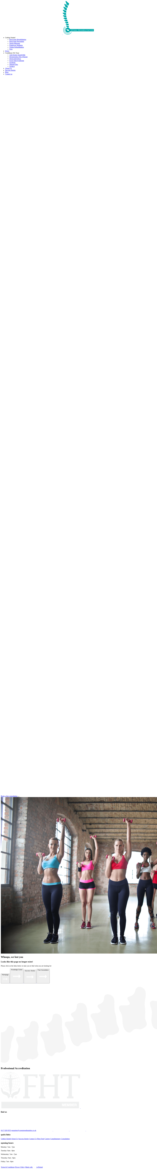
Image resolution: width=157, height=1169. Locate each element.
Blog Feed (40, 1139)
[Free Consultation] (43, 982)
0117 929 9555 (6, 1130)
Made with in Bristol (34, 1167)
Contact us (8, 74)
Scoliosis (12, 62)
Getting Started (6, 1139)
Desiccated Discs (15, 59)
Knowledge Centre (16, 970)
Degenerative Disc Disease (18, 57)
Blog (6, 72)
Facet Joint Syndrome (16, 61)
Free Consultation (43, 970)
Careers (47, 1139)
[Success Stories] (30, 982)
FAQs (7, 51)
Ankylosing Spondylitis (17, 55)
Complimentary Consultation (60, 1139)
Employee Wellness (16, 45)
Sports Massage (14, 43)
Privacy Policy (20, 1167)
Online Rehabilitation (16, 47)
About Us (8, 68)
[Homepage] (5, 982)
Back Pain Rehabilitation (17, 39)
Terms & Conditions (8, 1167)
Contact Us (33, 1139)
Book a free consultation (9, 796)
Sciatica (12, 66)
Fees (10, 49)
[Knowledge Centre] (17, 982)
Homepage (5, 975)
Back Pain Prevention (16, 41)
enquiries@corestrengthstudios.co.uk (23, 1130)
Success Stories (10, 70)
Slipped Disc (13, 64)
